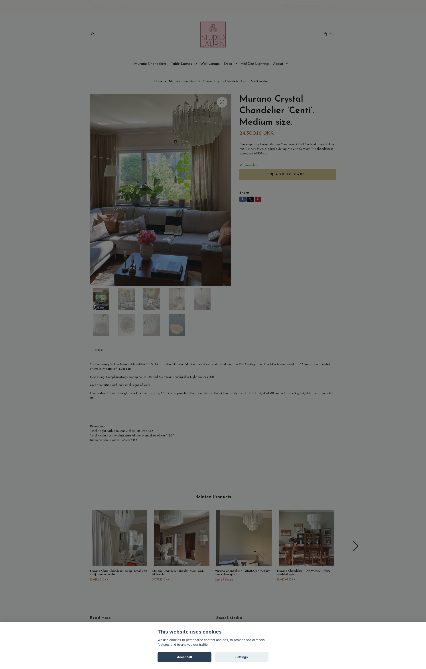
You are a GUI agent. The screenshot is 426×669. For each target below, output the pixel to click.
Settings (241, 657)
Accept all (184, 657)
